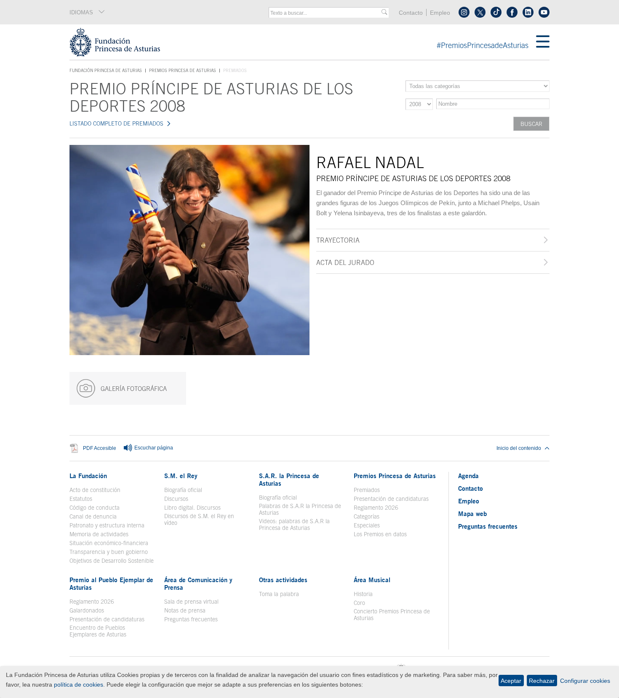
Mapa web (472, 513)
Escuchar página (153, 448)
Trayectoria (338, 240)
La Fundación (88, 475)
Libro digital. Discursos (192, 507)
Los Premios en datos (380, 534)
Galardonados (86, 610)
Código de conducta (94, 507)
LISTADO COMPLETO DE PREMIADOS (116, 123)
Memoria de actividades (98, 534)
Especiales (367, 525)
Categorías (366, 516)
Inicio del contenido (518, 448)
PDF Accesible (99, 448)
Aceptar (511, 680)
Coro (359, 602)
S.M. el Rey (180, 475)
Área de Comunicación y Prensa (198, 583)
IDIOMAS (81, 12)
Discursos (176, 498)
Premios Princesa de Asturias (182, 70)
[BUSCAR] (384, 12)
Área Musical (372, 579)
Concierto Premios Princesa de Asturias (392, 614)
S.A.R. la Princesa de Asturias (289, 479)
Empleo (440, 13)
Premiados (367, 490)
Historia (363, 594)
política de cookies (78, 684)
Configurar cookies (585, 680)
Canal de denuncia (93, 516)
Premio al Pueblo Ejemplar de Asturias (111, 583)
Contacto (411, 13)
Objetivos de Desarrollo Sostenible (111, 560)
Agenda (468, 475)
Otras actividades (283, 579)
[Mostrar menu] (543, 42)
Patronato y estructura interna (106, 525)
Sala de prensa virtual (191, 601)
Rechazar (542, 680)
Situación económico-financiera (108, 543)
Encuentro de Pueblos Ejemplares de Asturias (97, 631)
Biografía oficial (183, 490)
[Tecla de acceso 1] (302, 42)
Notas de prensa (184, 610)
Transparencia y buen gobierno (108, 551)
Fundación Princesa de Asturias (105, 71)
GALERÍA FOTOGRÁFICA (133, 388)
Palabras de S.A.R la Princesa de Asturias (300, 509)
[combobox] (326, 13)
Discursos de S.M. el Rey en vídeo (203, 519)
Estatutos (80, 498)
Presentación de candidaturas (391, 498)
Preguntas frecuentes (191, 619)
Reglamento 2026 (376, 507)
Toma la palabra (279, 594)
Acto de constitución (94, 490)
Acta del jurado (345, 262)
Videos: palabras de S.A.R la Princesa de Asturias (294, 524)
